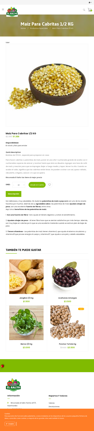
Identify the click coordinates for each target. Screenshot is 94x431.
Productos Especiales (39, 28)
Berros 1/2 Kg (26, 344)
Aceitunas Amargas (67, 298)
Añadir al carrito (37, 185)
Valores (52, 403)
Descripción (13, 194)
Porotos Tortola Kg (67, 344)
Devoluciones (54, 406)
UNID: (8, 184)
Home (23, 28)
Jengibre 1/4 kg (26, 298)
